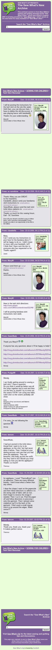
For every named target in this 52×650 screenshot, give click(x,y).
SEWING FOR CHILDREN (37, 91)
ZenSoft (36, 648)
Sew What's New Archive (13, 91)
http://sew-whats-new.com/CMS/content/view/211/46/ (18, 307)
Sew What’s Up (29, 17)
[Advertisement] (26, 60)
